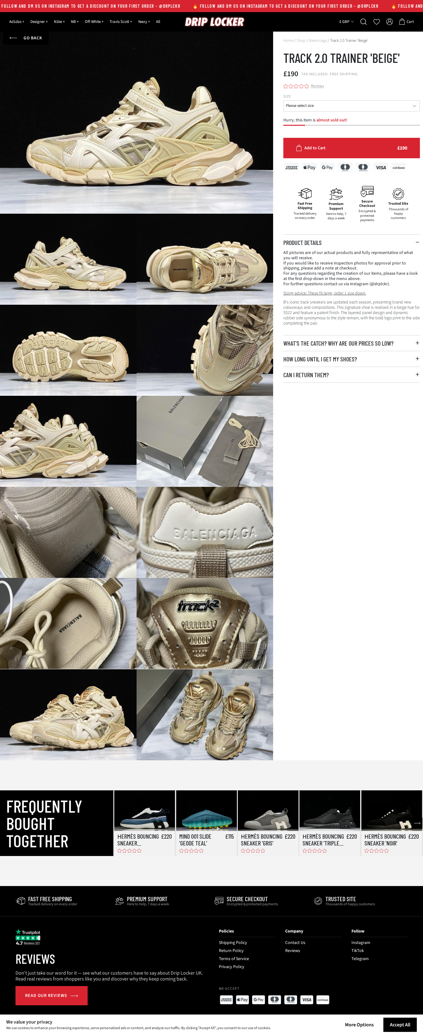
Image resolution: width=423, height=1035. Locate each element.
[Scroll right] (417, 823)
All (158, 21)
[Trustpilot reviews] (27, 937)
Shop (301, 40)
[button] (351, 242)
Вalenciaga (318, 40)
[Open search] (363, 21)
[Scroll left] (119, 823)
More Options (359, 1024)
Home (288, 40)
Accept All (400, 1024)
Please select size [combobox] (300, 105)
